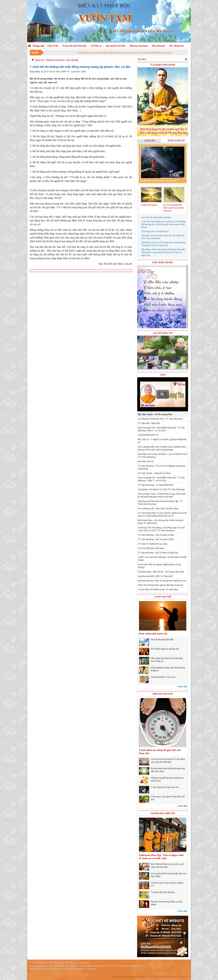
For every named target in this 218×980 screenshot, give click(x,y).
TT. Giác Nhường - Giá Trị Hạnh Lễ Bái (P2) (158, 553)
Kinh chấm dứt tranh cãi (153, 633)
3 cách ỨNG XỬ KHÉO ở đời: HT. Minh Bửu (158, 589)
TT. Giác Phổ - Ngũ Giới (149, 423)
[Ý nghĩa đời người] (151, 202)
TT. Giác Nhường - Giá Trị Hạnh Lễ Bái (156, 535)
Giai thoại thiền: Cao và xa (163, 677)
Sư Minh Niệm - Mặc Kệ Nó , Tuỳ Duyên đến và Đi (161, 572)
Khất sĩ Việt (52, 46)
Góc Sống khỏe (176, 46)
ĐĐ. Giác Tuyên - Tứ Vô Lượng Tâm (155, 414)
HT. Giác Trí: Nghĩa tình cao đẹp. (153, 544)
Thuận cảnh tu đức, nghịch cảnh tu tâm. (159, 181)
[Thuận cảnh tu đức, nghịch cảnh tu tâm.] (163, 162)
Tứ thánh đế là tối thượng (162, 892)
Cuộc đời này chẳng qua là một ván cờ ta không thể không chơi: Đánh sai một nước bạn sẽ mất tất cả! (163, 224)
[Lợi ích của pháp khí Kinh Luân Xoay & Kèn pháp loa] (174, 202)
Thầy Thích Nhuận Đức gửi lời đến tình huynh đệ (160, 585)
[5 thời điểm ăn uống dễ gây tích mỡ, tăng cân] (162, 746)
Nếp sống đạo (158, 46)
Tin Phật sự (96, 46)
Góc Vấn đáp (72, 60)
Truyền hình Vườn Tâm (162, 813)
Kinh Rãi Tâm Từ (146, 461)
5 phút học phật (163, 596)
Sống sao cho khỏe (162, 693)
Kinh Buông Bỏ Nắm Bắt (162, 639)
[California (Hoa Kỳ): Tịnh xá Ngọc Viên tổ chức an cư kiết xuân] (162, 851)
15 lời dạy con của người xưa (155, 231)
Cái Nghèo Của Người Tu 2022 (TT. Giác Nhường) (161, 489)
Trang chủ (38, 45)
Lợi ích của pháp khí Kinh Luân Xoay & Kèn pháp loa (173, 208)
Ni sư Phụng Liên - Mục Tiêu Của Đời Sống (158, 508)
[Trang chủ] (29, 46)
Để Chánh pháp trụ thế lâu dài (165, 649)
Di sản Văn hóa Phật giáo (75, 46)
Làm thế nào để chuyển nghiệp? (156, 217)
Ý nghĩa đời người (148, 205)
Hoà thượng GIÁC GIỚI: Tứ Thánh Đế (155, 576)
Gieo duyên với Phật (115, 46)
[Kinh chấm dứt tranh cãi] (162, 630)
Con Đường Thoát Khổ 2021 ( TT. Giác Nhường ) (160, 419)
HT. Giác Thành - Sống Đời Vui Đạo (154, 473)
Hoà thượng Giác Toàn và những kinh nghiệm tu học (162, 581)
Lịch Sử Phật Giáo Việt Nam (151, 548)
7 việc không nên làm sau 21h (165, 787)
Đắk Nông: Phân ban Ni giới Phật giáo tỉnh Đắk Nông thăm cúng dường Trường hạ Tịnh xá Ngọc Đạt (163, 252)
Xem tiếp (183, 686)
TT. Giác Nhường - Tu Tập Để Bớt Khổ (155, 485)
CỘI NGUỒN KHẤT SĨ (148, 435)
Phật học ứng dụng (138, 46)
